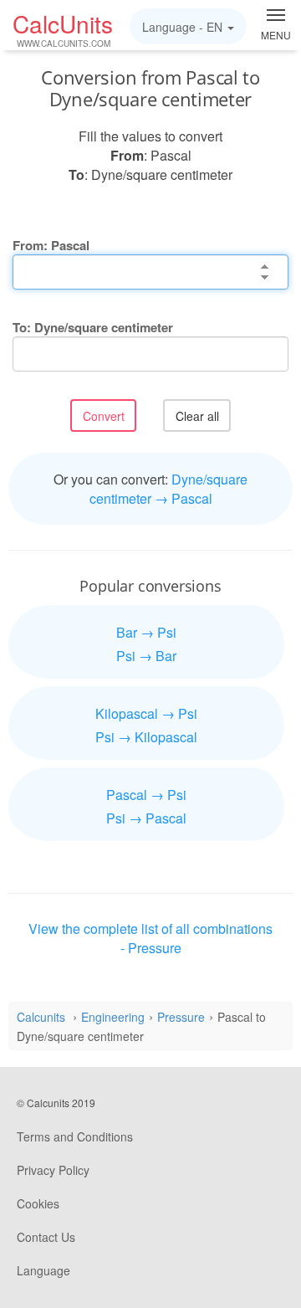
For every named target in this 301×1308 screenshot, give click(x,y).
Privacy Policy (53, 1170)
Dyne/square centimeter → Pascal (168, 488)
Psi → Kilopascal (146, 736)
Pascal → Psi (146, 794)
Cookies (38, 1203)
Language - (182, 26)
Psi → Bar (146, 655)
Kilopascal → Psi (146, 713)
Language (43, 1270)
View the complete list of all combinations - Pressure (150, 938)
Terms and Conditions (75, 1136)
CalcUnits (63, 28)
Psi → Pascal (146, 818)
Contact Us (46, 1236)
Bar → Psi (146, 632)
